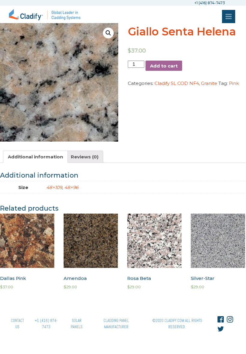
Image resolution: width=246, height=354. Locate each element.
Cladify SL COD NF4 (176, 83)
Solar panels (76, 323)
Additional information (35, 157)
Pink (234, 83)
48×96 (71, 187)
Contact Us (17, 323)
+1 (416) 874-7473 (46, 323)
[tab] (35, 157)
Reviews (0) (84, 157)
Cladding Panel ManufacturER (116, 323)
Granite (209, 83)
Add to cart (164, 66)
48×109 (54, 187)
